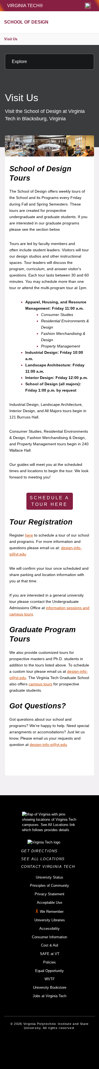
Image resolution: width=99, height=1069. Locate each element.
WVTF (50, 979)
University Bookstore (49, 987)
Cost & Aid (49, 945)
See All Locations (44, 859)
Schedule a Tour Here (49, 501)
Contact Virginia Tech (49, 867)
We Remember (52, 912)
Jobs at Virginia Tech (49, 996)
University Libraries (49, 920)
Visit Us (10, 39)
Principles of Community (49, 885)
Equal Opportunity (49, 971)
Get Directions (41, 851)
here (29, 535)
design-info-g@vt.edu (48, 744)
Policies (49, 962)
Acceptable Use (49, 902)
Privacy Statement (49, 894)
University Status (49, 877)
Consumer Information (49, 937)
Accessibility (49, 929)
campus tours (40, 684)
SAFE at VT (49, 954)
